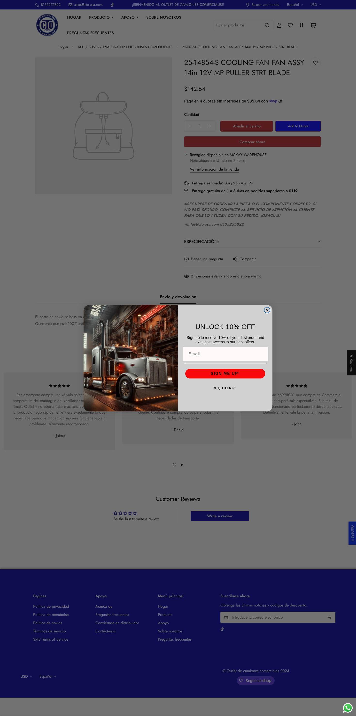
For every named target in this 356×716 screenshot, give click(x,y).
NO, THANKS (225, 388)
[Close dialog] (267, 310)
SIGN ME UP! (225, 373)
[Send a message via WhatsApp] (348, 708)
